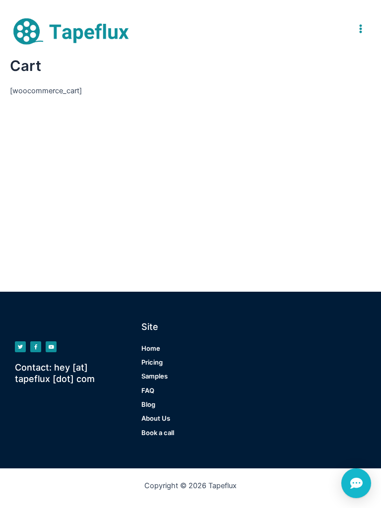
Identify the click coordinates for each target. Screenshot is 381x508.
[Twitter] (20, 346)
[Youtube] (51, 346)
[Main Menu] (360, 28)
